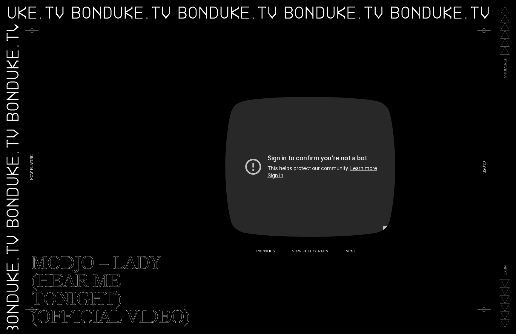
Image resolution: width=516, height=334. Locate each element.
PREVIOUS (265, 252)
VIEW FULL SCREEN (310, 252)
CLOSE (483, 167)
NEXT (350, 252)
